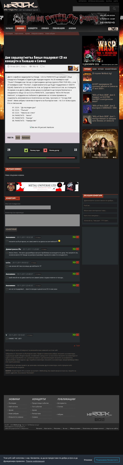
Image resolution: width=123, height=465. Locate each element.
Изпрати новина (37, 33)
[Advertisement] (41, 44)
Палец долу (54, 150)
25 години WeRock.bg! (102, 74)
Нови (94, 69)
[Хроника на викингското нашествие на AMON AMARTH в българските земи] (70, 68)
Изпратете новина (16, 417)
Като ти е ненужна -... (92, 215)
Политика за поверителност (93, 428)
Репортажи (36, 413)
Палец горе (35, 150)
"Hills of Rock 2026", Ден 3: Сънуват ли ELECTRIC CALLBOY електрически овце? (103, 98)
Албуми (72, 28)
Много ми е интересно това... (95, 210)
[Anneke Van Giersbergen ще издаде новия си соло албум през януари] (75, 68)
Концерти (32, 28)
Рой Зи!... (87, 205)
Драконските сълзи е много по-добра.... (99, 200)
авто (116, 1)
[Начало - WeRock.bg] (20, 11)
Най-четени (19, 33)
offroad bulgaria (96, 1)
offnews (83, 1)
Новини (20, 28)
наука (109, 1)
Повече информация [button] (35, 461)
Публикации (59, 28)
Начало (9, 28)
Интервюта (61, 403)
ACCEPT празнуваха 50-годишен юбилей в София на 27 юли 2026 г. (105, 86)
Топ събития (37, 407)
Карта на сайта (112, 428)
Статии (60, 407)
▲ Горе (77, 345)
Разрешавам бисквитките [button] (107, 460)
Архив (27, 33)
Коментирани (111, 69)
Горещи (87, 69)
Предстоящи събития (40, 403)
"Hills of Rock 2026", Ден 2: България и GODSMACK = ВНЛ (104, 107)
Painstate (26, 138)
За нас (65, 428)
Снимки (45, 28)
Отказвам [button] (88, 460)
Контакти (48, 428)
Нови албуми (50, 33)
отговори (38, 237)
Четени (101, 69)
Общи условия (75, 428)
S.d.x (18, 138)
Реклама (57, 428)
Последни (9, 33)
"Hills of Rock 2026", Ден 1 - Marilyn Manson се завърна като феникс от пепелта (104, 119)
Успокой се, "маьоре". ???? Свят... (96, 220)
